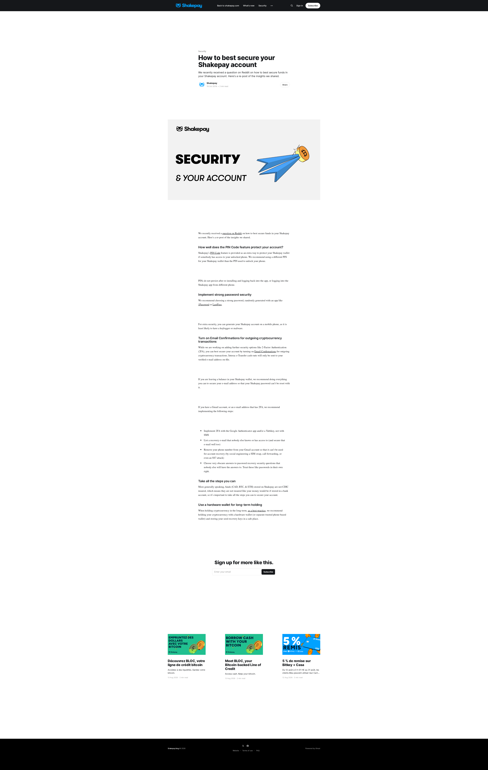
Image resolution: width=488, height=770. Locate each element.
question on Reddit (232, 233)
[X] (243, 746)
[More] (272, 6)
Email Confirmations (265, 351)
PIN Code (215, 253)
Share (284, 85)
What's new (248, 5)
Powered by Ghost (312, 748)
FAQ (258, 751)
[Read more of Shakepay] (201, 84)
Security (262, 5)
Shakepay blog (173, 748)
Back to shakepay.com (228, 5)
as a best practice (257, 510)
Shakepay (212, 83)
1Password (203, 304)
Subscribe (313, 5)
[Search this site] (292, 6)
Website (236, 751)
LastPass (217, 304)
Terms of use (247, 751)
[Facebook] (248, 746)
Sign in (299, 5)
